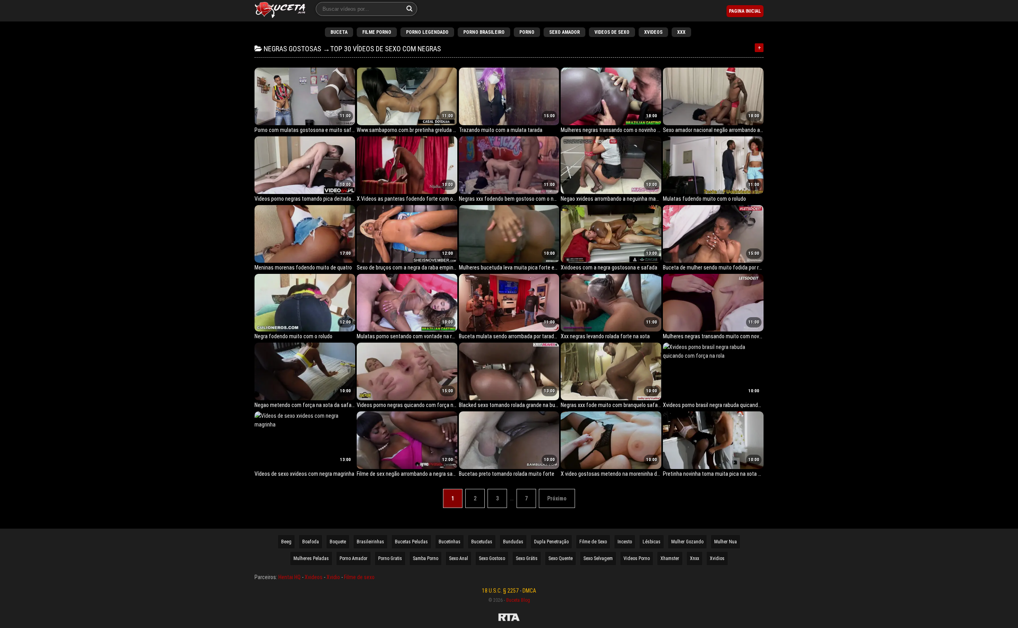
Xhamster (670, 558)
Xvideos (653, 32)
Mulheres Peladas (311, 558)
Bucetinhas (449, 542)
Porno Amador (353, 558)
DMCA (529, 590)
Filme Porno (376, 32)
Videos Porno (637, 558)
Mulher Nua (725, 542)
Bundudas (513, 542)
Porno (526, 32)
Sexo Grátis (527, 558)
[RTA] (509, 618)
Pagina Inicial (745, 11)
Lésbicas (652, 542)
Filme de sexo (359, 577)
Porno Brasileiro (484, 32)
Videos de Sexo (611, 32)
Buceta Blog (518, 600)
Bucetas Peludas (411, 542)
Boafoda (310, 542)
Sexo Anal (458, 558)
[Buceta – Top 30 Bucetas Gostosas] (280, 10)
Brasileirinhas (370, 542)
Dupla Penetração (551, 542)
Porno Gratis (390, 558)
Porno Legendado (427, 32)
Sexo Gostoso (492, 558)
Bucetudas (481, 542)
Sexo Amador (564, 32)
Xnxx (694, 558)
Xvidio (333, 577)
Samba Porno (425, 558)
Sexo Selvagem (598, 558)
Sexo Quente (560, 558)
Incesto (625, 542)
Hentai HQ (289, 577)
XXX (681, 32)
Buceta (339, 32)
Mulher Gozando (687, 542)
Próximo (557, 498)
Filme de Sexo (593, 542)
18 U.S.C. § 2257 (500, 590)
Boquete (338, 542)
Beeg (286, 542)
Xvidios (717, 558)
